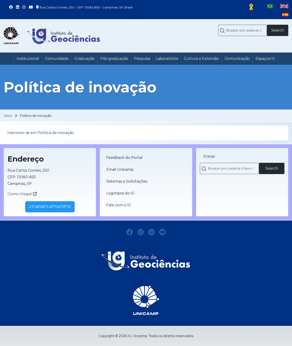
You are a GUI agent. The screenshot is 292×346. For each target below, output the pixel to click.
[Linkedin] (151, 232)
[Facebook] (129, 232)
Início (8, 116)
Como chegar (20, 194)
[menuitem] (28, 59)
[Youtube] (162, 232)
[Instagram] (140, 232)
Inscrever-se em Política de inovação (40, 133)
